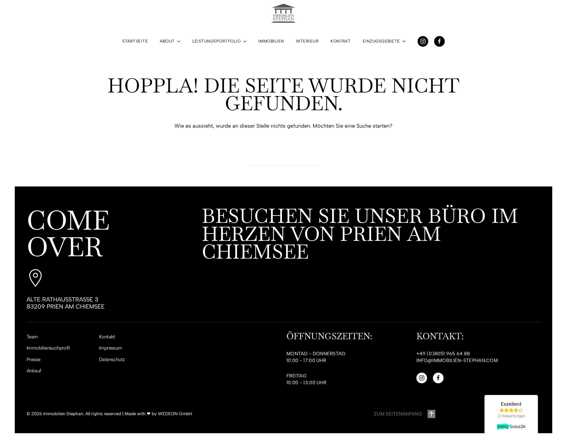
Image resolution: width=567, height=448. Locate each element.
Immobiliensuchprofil (48, 348)
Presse (33, 359)
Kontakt (340, 41)
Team (32, 337)
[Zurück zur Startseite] (283, 13)
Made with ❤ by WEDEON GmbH (158, 413)
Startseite (135, 41)
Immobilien (271, 41)
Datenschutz (112, 359)
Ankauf (34, 371)
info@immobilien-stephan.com (457, 360)
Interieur (307, 41)
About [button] (167, 41)
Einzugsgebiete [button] (381, 41)
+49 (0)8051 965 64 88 (443, 353)
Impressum (110, 348)
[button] (431, 414)
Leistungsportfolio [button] (216, 41)
